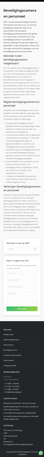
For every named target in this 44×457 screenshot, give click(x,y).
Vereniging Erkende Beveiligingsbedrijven (18, 444)
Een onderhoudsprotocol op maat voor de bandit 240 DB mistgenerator (21, 417)
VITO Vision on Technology (13, 430)
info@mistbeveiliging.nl (13, 392)
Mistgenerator (9, 334)
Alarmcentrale (8, 345)
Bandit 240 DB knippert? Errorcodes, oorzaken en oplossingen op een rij (21, 408)
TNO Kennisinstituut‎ (11, 436)
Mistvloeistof (8, 442)
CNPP (5, 433)
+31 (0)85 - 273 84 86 (12, 383)
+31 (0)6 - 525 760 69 (12, 386)
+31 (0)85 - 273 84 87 (12, 389)
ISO (5, 439)
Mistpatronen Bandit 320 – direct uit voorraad (20, 403)
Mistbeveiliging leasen (11, 340)
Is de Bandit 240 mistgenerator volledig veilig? (20, 413)
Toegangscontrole (10, 365)
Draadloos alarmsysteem (13, 355)
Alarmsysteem (9, 360)
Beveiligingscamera (10, 350)
